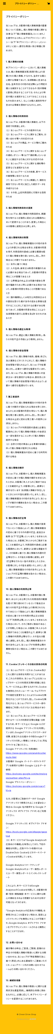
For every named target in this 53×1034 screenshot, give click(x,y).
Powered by (23, 1019)
